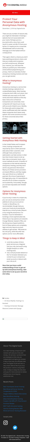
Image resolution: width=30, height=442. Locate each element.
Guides (6, 298)
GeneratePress (16, 439)
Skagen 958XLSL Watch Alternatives (15, 394)
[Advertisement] (15, 285)
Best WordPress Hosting (11, 396)
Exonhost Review (8, 403)
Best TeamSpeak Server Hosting (13, 387)
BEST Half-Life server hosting (12, 406)
